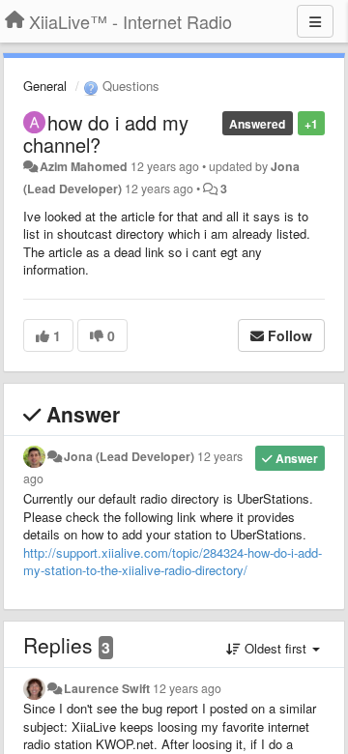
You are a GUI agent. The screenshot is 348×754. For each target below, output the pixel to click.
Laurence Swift (107, 688)
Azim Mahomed (84, 166)
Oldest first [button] (275, 648)
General (45, 85)
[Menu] (315, 21)
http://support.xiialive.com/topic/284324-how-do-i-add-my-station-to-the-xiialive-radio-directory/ (172, 561)
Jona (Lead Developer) (129, 456)
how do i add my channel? (105, 133)
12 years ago (187, 688)
